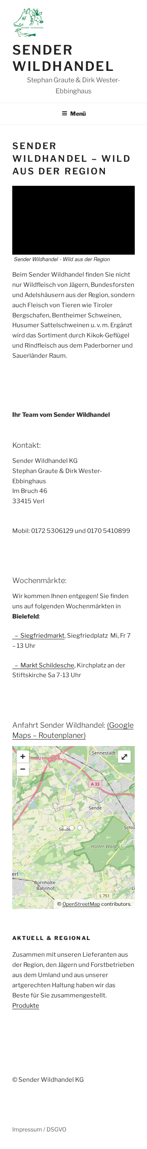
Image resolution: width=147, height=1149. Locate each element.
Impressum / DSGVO (39, 1129)
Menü (78, 113)
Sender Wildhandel (63, 58)
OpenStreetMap (81, 904)
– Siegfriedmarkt (38, 635)
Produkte (25, 1005)
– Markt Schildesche (43, 665)
